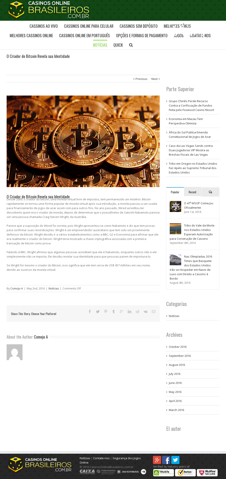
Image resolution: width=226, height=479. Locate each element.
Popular (175, 192)
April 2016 (175, 401)
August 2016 (177, 365)
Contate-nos (101, 458)
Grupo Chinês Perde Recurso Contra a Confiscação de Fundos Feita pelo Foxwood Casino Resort (191, 105)
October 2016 (177, 347)
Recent (192, 192)
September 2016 (180, 356)
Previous (141, 79)
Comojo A (16, 288)
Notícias (54, 288)
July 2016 (174, 374)
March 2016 (176, 410)
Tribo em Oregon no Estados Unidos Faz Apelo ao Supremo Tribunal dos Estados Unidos (193, 168)
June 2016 (175, 383)
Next (154, 79)
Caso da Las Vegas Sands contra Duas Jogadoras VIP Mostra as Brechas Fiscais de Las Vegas (191, 150)
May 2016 (175, 392)
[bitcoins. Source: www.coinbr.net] (83, 141)
